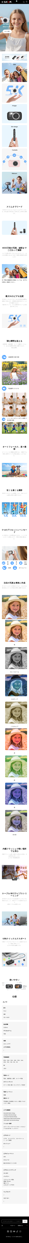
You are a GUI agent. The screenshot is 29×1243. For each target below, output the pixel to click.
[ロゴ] (7, 2)
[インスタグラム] (20, 1232)
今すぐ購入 (7, 31)
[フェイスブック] (8, 1232)
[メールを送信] (25, 1221)
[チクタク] (17, 1232)
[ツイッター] (11, 1232)
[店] (26, 2)
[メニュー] (2, 2)
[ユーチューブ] (14, 1232)
